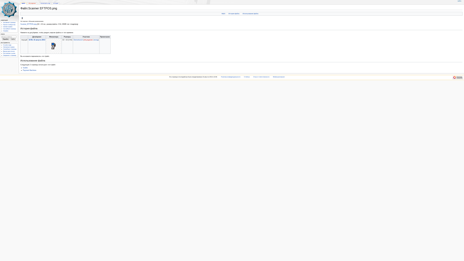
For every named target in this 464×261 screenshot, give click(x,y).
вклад (96, 40)
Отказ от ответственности (261, 77)
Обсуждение (32, 3)
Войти (459, 1)
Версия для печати (9, 51)
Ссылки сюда (7, 45)
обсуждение (88, 40)
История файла (233, 13)
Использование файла (250, 13)
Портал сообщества (9, 24)
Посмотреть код (45, 3)
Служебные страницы (9, 49)
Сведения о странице (9, 55)
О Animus (247, 77)
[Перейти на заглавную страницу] (9, 9)
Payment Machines (29, 70)
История (55, 3)
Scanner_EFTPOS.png (28, 24)
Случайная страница (9, 28)
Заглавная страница (9, 22)
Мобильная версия (279, 77)
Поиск (3, 34)
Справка (5, 31)
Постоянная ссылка (9, 53)
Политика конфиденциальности (230, 77)
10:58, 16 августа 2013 (37, 40)
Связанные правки (8, 47)
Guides (25, 68)
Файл (223, 13)
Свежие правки (7, 26)
